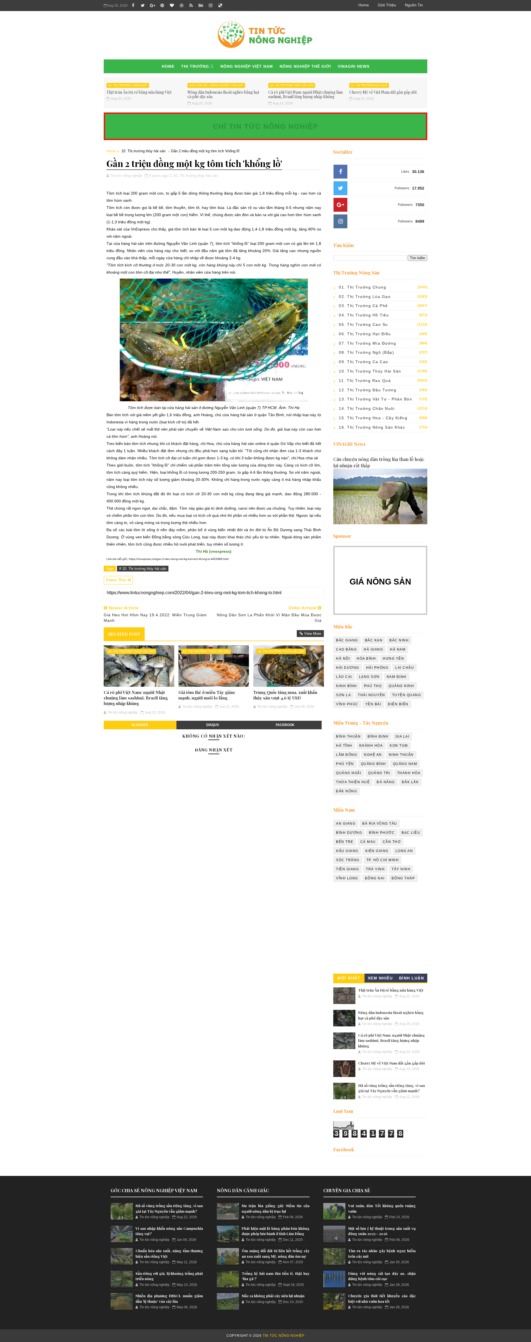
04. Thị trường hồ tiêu (364, 315)
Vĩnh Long (347, 878)
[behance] (201, 5)
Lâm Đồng (346, 755)
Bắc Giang (347, 640)
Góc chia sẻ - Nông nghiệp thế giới (216, 85)
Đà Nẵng (386, 782)
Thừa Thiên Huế (353, 782)
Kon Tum (399, 746)
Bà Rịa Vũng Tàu (379, 823)
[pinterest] (162, 5)
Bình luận (411, 978)
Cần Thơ (392, 842)
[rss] (191, 5)
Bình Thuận (348, 736)
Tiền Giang (347, 869)
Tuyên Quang (406, 695)
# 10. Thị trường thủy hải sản (142, 569)
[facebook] (133, 5)
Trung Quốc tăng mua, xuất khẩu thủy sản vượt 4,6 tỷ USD (285, 695)
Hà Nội (343, 658)
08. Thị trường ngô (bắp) (366, 352)
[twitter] (143, 5)
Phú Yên (345, 764)
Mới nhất (348, 978)
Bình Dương (349, 833)
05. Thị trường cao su (363, 324)
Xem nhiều (380, 978)
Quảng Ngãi (348, 773)
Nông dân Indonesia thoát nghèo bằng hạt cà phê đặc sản (223, 94)
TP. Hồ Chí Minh (382, 860)
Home (363, 5)
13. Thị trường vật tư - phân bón (375, 399)
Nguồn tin (414, 5)
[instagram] (210, 5)
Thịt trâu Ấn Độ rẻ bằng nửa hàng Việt (138, 92)
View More (312, 633)
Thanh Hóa (409, 773)
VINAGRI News (353, 66)
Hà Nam (397, 649)
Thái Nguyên (371, 695)
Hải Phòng (377, 668)
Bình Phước (382, 833)
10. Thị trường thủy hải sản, (195, 176)
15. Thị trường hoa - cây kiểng (373, 418)
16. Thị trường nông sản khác (372, 427)
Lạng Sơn (369, 677)
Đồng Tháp (403, 878)
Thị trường (195, 66)
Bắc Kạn (374, 640)
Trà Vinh (375, 869)
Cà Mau (368, 842)
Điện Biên (398, 704)
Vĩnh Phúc (347, 704)
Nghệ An (373, 755)
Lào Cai (344, 677)
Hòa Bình (366, 658)
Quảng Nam (405, 764)
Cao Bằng (346, 649)
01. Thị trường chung (362, 287)
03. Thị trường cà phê (363, 305)
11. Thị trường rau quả (369, 85)
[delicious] (220, 5)
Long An (404, 851)
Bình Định (378, 736)
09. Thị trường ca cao (363, 362)
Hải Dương (347, 668)
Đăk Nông (346, 791)
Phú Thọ (373, 686)
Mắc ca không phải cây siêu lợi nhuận (273, 1295)
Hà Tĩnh (344, 746)
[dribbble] (181, 5)
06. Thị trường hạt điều (365, 334)
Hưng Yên (393, 658)
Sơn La (343, 695)
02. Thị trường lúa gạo (365, 296)
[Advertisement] (380, 929)
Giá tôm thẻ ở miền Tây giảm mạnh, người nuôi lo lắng (206, 695)
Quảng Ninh (401, 686)
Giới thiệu (387, 5)
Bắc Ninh (399, 640)
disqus (212, 725)
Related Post (124, 634)
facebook (285, 725)
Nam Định (397, 677)
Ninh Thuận (401, 755)
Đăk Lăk (410, 782)
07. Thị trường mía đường (367, 343)
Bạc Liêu (411, 833)
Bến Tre (344, 842)
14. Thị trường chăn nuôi (127, 85)
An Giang (345, 823)
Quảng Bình (373, 764)
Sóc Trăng (348, 860)
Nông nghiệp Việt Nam (246, 66)
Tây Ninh (401, 869)
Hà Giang (373, 649)
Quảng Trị (379, 773)
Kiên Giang (377, 851)
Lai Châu (404, 668)
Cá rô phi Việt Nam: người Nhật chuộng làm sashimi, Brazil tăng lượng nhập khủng (305, 94)
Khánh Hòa (371, 746)
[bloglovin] (172, 5)
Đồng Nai (375, 878)
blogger (140, 725)
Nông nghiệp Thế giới (305, 66)
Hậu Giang (347, 851)
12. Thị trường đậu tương (367, 390)
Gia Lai (402, 736)
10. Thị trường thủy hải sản (291, 85)
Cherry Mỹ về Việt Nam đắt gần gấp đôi (383, 92)
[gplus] (152, 5)
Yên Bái (373, 704)
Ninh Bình (346, 686)
